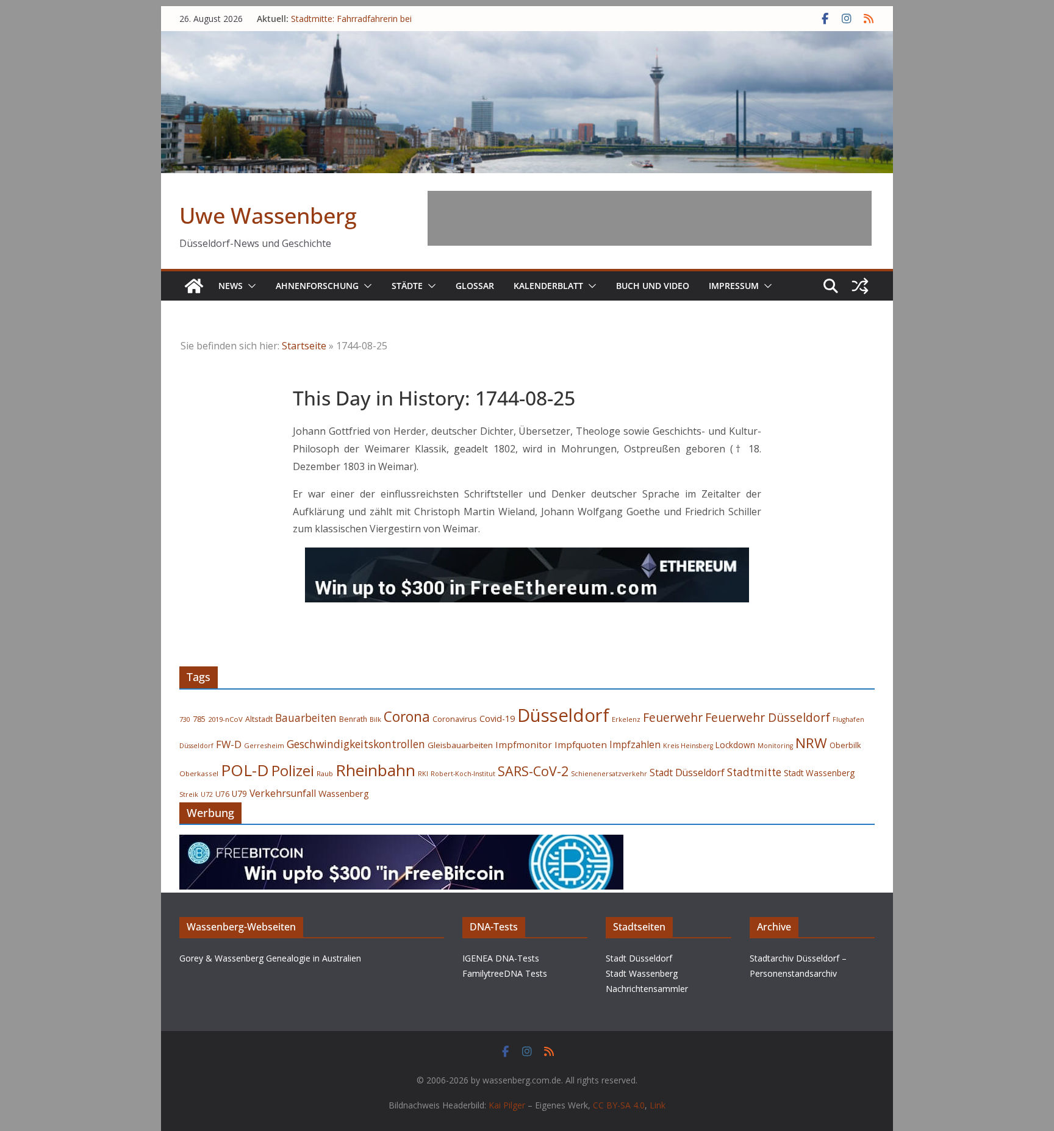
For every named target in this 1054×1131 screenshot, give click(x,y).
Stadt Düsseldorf (687, 772)
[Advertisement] (650, 218)
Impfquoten (580, 744)
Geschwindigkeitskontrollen (356, 744)
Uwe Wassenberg (268, 215)
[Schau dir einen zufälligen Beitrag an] (860, 286)
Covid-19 (497, 718)
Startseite (304, 345)
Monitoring (775, 745)
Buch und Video (652, 285)
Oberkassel (198, 773)
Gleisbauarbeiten (460, 745)
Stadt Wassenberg (819, 773)
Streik (188, 794)
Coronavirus (454, 718)
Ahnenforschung (317, 285)
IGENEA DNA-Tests (500, 958)
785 (199, 719)
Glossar (475, 285)
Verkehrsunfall (282, 793)
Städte (407, 285)
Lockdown (735, 745)
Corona (407, 716)
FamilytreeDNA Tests (504, 973)
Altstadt (259, 719)
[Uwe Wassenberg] (194, 286)
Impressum (734, 285)
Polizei (292, 770)
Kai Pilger (507, 1105)
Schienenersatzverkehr (609, 773)
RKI (423, 773)
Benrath (353, 719)
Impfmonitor (523, 744)
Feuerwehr (673, 717)
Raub (325, 773)
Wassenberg (343, 793)
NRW (811, 742)
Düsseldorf (563, 715)
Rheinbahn (375, 770)
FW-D (229, 744)
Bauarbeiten (306, 718)
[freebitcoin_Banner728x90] (401, 843)
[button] (249, 285)
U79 (239, 793)
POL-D (245, 770)
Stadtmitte (754, 772)
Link (657, 1105)
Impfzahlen (635, 744)
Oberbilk (845, 745)
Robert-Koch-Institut (463, 773)
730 (184, 719)
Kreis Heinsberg (688, 745)
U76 (222, 794)
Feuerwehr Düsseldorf (767, 717)
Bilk (375, 719)
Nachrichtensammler (647, 988)
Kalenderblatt (548, 285)
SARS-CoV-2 (533, 771)
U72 (207, 794)
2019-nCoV (225, 719)
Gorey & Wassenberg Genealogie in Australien (270, 958)
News (230, 285)
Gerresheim (264, 745)
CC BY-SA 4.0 (619, 1105)
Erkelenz (626, 719)
